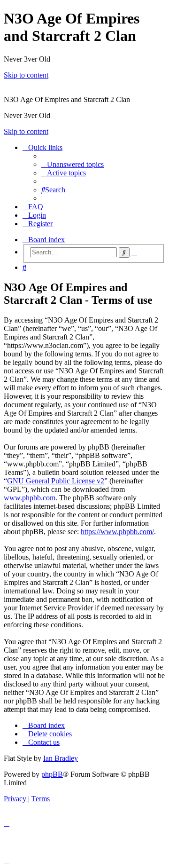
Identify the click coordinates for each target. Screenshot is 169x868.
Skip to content (26, 75)
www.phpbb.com (29, 498)
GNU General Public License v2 (55, 481)
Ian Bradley (60, 758)
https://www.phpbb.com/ (117, 532)
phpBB (52, 774)
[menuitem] (72, 164)
